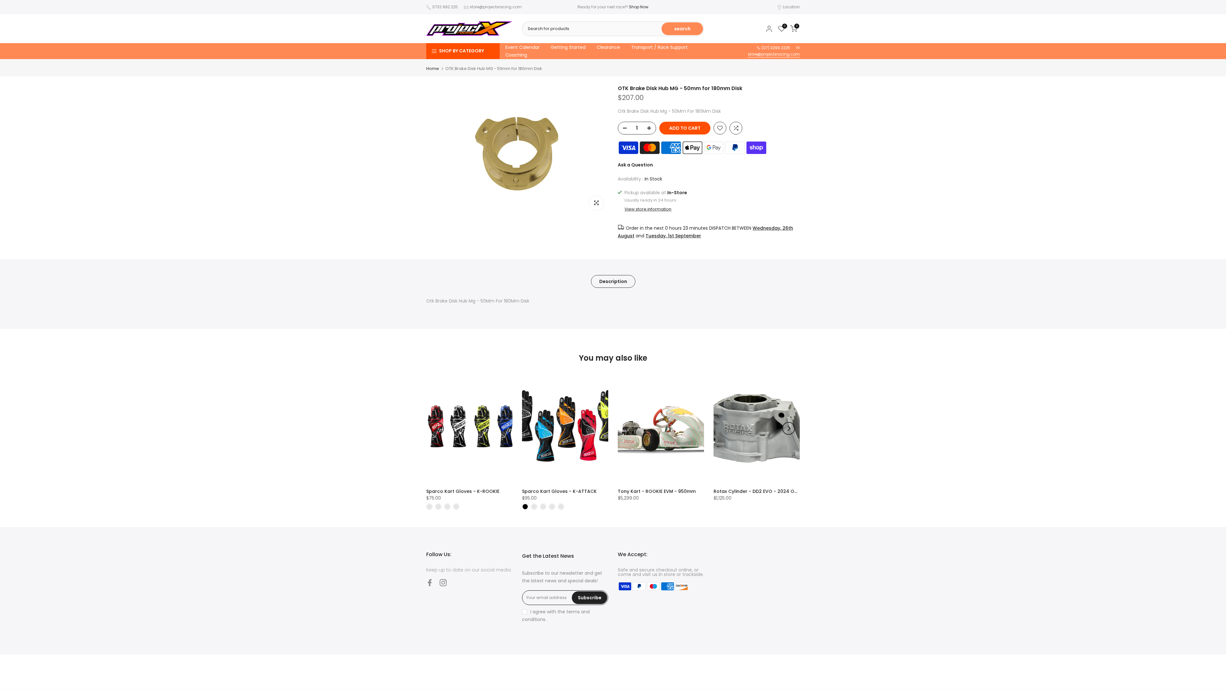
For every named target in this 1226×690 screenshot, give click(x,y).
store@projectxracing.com (496, 7)
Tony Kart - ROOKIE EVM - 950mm (657, 491)
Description (613, 281)
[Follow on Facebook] (429, 582)
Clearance (608, 47)
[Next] (788, 428)
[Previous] (437, 428)
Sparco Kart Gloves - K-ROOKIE (462, 491)
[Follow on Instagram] (443, 582)
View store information (647, 209)
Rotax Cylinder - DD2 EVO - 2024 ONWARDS (764, 491)
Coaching (516, 55)
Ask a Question (635, 165)
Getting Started (568, 47)
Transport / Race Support (659, 47)
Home (432, 68)
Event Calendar (522, 47)
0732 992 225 (445, 7)
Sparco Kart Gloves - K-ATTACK (559, 491)
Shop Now (638, 7)
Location (791, 7)
